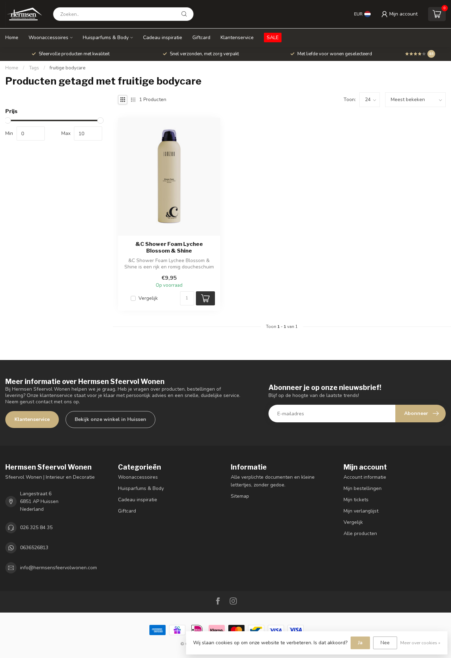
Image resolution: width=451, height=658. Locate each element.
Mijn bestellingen (363, 488)
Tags (34, 68)
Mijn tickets (356, 499)
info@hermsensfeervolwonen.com (58, 567)
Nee (385, 642)
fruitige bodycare (68, 68)
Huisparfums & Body (106, 37)
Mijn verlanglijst (361, 511)
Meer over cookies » (420, 643)
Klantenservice (237, 37)
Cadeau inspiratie (162, 37)
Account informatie (365, 477)
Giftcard (201, 37)
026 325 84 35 (36, 527)
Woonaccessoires (48, 37)
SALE (273, 37)
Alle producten (360, 533)
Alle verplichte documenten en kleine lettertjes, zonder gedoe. (273, 481)
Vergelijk (148, 298)
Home (11, 37)
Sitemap (240, 496)
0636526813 (34, 547)
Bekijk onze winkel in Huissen (110, 419)
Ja (360, 642)
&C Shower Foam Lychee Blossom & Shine (169, 247)
